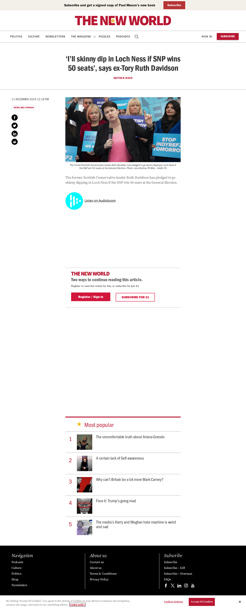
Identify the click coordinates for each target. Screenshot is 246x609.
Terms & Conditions (103, 574)
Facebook (15, 117)
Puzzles (104, 36)
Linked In (15, 134)
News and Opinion (24, 107)
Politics (16, 36)
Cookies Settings (173, 601)
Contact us (97, 562)
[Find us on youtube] (193, 586)
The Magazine (81, 36)
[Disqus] (123, 355)
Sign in (207, 36)
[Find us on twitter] (173, 586)
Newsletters (55, 36)
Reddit (15, 142)
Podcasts (123, 36)
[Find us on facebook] (166, 586)
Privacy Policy (99, 579)
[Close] (240, 601)
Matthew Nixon (123, 78)
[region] (123, 602)
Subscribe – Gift (174, 568)
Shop (15, 579)
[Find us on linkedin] (179, 586)
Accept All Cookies (202, 601)
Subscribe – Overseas (178, 574)
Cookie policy (77, 604)
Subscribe (174, 5)
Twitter (15, 126)
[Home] (123, 20)
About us (95, 568)
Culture (34, 36)
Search (137, 36)
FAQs (167, 579)
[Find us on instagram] (186, 586)
